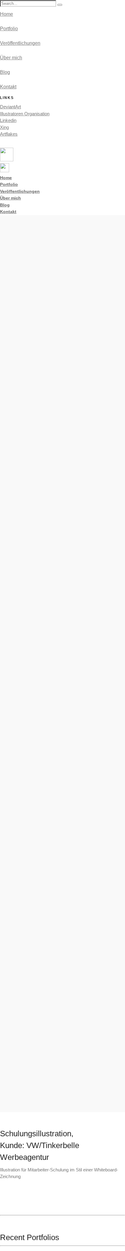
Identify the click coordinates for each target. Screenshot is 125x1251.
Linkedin (8, 120)
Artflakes (9, 134)
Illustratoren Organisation (24, 113)
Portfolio (9, 28)
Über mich (11, 57)
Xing (4, 127)
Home (6, 14)
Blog (5, 72)
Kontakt (8, 86)
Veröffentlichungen (20, 43)
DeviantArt (10, 106)
